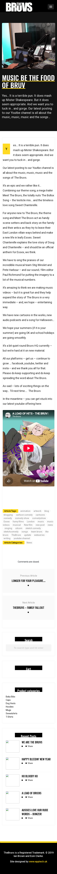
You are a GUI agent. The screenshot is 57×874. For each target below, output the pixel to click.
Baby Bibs (10, 696)
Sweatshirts (11, 713)
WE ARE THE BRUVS (32, 742)
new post (40, 525)
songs (25, 531)
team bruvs (36, 531)
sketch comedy (33, 528)
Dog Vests (11, 703)
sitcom (18, 528)
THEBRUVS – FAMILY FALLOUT (28, 608)
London (31, 521)
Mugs (8, 710)
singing (8, 528)
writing (7, 538)
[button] (42, 6)
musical (17, 525)
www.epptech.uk (38, 861)
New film (28, 525)
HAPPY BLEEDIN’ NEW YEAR (36, 759)
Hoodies (10, 706)
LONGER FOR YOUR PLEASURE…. (28, 581)
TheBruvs (16, 535)
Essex (7, 521)
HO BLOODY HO (30, 776)
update (27, 535)
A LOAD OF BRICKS (31, 793)
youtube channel (22, 538)
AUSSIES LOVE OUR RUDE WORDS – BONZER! (35, 812)
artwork (37, 511)
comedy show (22, 518)
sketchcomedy (11, 531)
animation (25, 511)
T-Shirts (9, 717)
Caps (8, 700)
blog (46, 511)
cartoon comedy (24, 515)
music (41, 521)
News (29, 542)
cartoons (40, 515)
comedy (8, 518)
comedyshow (39, 518)
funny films (18, 521)
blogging (8, 515)
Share (30, 746)
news (50, 525)
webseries (39, 535)
